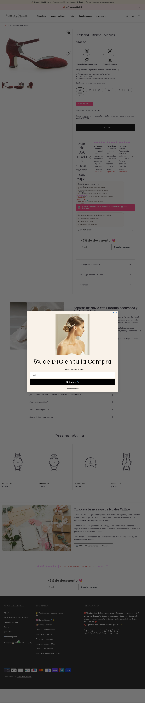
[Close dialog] (115, 314)
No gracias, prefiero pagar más (73, 388)
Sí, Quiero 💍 (72, 382)
